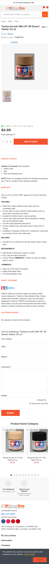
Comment (5, 367)
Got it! (40, 560)
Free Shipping (8, 489)
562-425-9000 (8, 514)
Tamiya (10, 34)
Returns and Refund (24, 490)
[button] (23, 2)
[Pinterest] (18, 521)
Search (45, 14)
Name (3, 357)
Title (3, 346)
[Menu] (2, 8)
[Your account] (40, 8)
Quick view (18, 435)
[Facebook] (3, 521)
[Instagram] (8, 521)
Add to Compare (18, 431)
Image (4, 395)
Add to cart (30, 141)
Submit (10, 413)
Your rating (6, 339)
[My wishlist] (42, 8)
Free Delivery (7, 134)
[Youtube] (13, 521)
